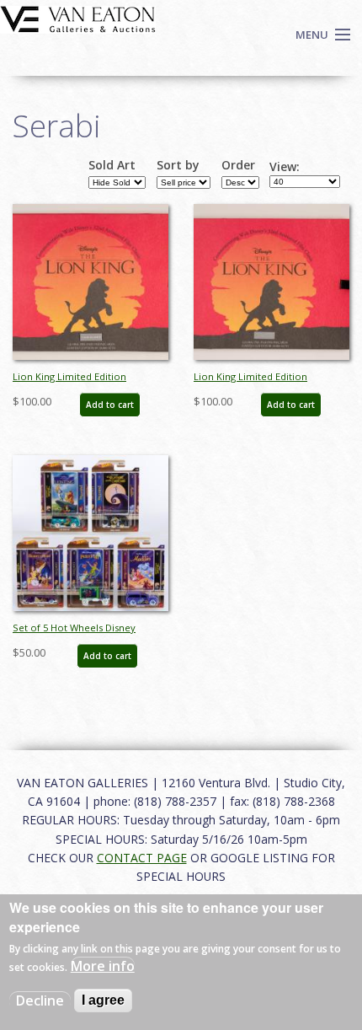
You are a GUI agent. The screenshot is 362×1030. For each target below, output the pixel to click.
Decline (40, 1000)
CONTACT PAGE (142, 858)
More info (103, 966)
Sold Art (112, 165)
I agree (103, 1000)
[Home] (78, 17)
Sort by (178, 165)
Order (238, 165)
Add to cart (110, 404)
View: (284, 167)
